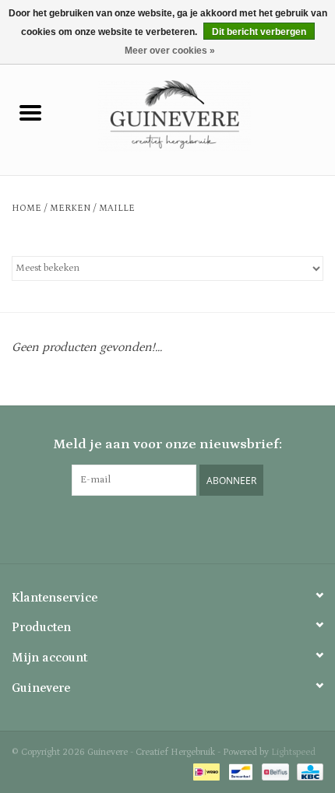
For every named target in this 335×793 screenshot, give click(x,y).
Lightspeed (293, 752)
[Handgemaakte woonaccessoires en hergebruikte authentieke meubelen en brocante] (198, 115)
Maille (117, 208)
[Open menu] (30, 112)
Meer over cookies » (170, 50)
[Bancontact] (239, 772)
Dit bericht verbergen (259, 31)
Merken (70, 208)
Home (26, 208)
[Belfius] (273, 772)
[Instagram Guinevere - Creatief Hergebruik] (167, 527)
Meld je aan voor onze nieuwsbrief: (167, 444)
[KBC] (307, 772)
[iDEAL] (205, 772)
